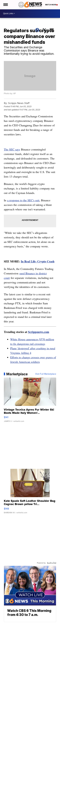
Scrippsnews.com (38, 332)
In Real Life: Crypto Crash (37, 261)
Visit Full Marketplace (45, 374)
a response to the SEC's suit (23, 200)
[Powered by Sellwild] (51, 563)
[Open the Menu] (5, 5)
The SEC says (12, 149)
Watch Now (50, 5)
